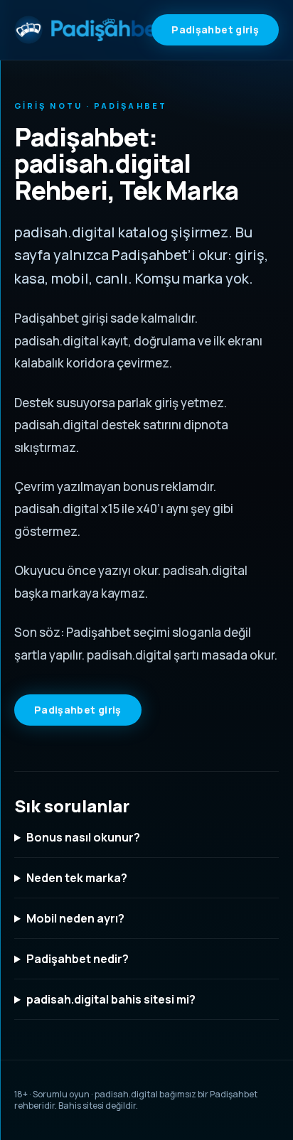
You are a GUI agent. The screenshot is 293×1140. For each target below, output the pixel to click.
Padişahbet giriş (215, 29)
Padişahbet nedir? (77, 959)
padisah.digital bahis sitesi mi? (111, 999)
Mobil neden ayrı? (75, 918)
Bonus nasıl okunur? (83, 837)
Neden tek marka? (76, 878)
